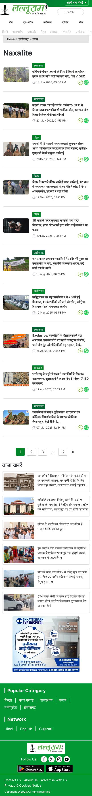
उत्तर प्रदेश (17, 31)
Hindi (8, 729)
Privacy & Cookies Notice (22, 785)
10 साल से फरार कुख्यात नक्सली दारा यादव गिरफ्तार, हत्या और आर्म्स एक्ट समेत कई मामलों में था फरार (60, 225)
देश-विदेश (28, 22)
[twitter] (51, 759)
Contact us (12, 780)
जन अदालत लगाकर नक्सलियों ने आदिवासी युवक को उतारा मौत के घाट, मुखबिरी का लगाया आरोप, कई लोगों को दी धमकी (60, 263)
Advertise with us (54, 780)
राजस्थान (46, 700)
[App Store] (59, 769)
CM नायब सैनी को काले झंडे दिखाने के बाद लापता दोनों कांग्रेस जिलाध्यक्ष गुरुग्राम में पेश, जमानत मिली (62, 601)
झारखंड (53, 31)
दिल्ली (5, 31)
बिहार (43, 31)
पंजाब (62, 700)
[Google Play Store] (30, 769)
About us (31, 780)
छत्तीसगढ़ (80, 31)
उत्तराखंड (31, 31)
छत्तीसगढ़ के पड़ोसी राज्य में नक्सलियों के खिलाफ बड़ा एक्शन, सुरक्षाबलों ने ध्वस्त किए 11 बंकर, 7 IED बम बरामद (60, 378)
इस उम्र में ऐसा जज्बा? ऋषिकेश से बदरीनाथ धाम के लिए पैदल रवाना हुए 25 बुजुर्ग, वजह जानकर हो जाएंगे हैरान (62, 552)
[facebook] (44, 759)
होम (11, 22)
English (26, 729)
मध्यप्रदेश (66, 31)
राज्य (35, 39)
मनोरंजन (48, 22)
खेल (81, 22)
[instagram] (59, 759)
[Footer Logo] (46, 748)
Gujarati (45, 729)
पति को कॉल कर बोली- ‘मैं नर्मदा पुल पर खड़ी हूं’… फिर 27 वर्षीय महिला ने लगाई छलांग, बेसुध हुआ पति (62, 576)
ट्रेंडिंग (65, 22)
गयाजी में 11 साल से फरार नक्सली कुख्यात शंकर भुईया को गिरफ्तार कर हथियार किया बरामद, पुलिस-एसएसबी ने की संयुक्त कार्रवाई (59, 148)
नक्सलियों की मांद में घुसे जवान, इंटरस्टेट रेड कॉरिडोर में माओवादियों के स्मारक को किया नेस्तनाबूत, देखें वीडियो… (56, 416)
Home (10, 39)
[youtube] (67, 759)
